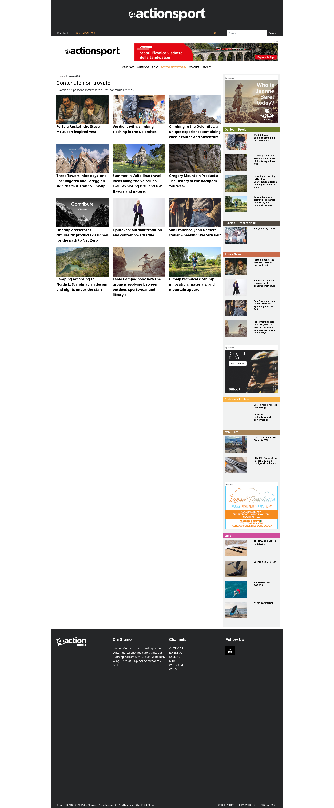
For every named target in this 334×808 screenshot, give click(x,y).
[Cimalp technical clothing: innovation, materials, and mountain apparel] (237, 204)
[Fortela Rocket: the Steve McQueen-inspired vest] (237, 266)
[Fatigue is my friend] (237, 235)
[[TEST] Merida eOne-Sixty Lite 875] (237, 444)
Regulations (268, 804)
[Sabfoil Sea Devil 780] (237, 569)
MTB (172, 661)
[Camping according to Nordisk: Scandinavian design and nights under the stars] (237, 183)
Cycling (175, 657)
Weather (194, 67)
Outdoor (143, 67)
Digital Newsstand (84, 32)
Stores (207, 67)
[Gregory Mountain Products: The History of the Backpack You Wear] (237, 162)
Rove (155, 67)
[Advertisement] (82, 735)
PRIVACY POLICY (247, 804)
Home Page (62, 32)
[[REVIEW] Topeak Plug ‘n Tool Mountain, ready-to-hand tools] (237, 465)
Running (175, 653)
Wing (173, 669)
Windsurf (176, 665)
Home (59, 76)
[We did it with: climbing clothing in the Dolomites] (237, 142)
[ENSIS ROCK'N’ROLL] (237, 610)
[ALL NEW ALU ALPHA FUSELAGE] (237, 548)
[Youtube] (215, 33)
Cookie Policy (226, 804)
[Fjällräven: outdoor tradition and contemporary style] (237, 287)
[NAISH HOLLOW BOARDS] (237, 589)
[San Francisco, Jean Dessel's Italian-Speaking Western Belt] (237, 308)
